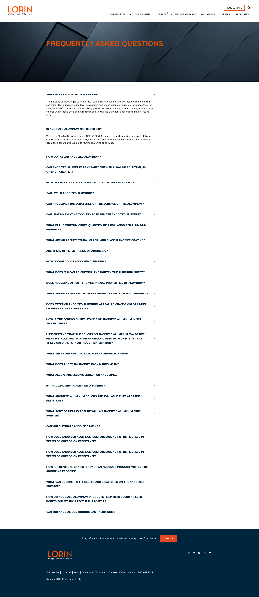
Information (242, 14)
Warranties (101, 572)
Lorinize (161, 14)
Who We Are (208, 14)
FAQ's (122, 572)
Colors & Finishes (141, 14)
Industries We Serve (183, 14)
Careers (225, 14)
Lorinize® (66, 572)
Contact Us (87, 572)
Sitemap (131, 572)
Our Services (117, 14)
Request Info (234, 7)
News (77, 572)
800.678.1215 (145, 572)
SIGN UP (168, 538)
